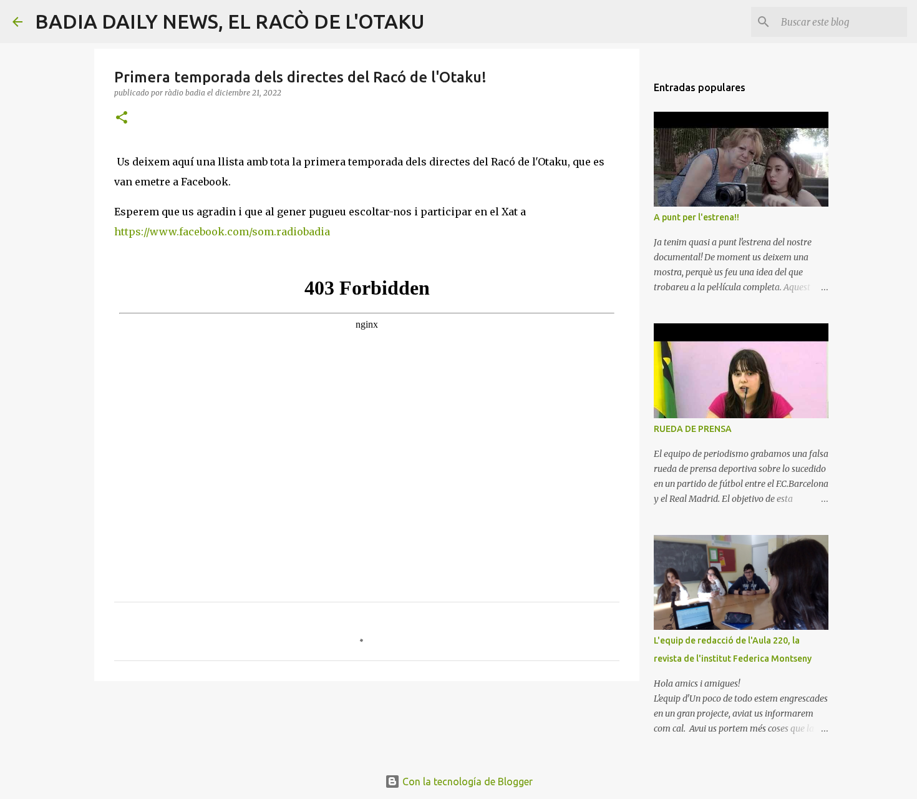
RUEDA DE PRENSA (693, 429)
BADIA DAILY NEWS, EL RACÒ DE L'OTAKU (229, 21)
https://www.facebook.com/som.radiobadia (222, 231)
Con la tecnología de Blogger (466, 781)
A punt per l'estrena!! (696, 217)
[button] (121, 118)
